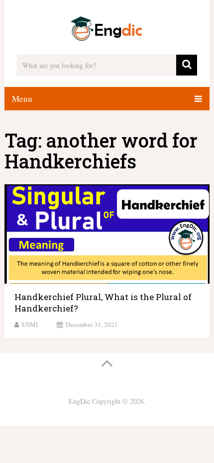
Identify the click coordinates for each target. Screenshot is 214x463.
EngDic (79, 401)
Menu (22, 98)
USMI (30, 324)
